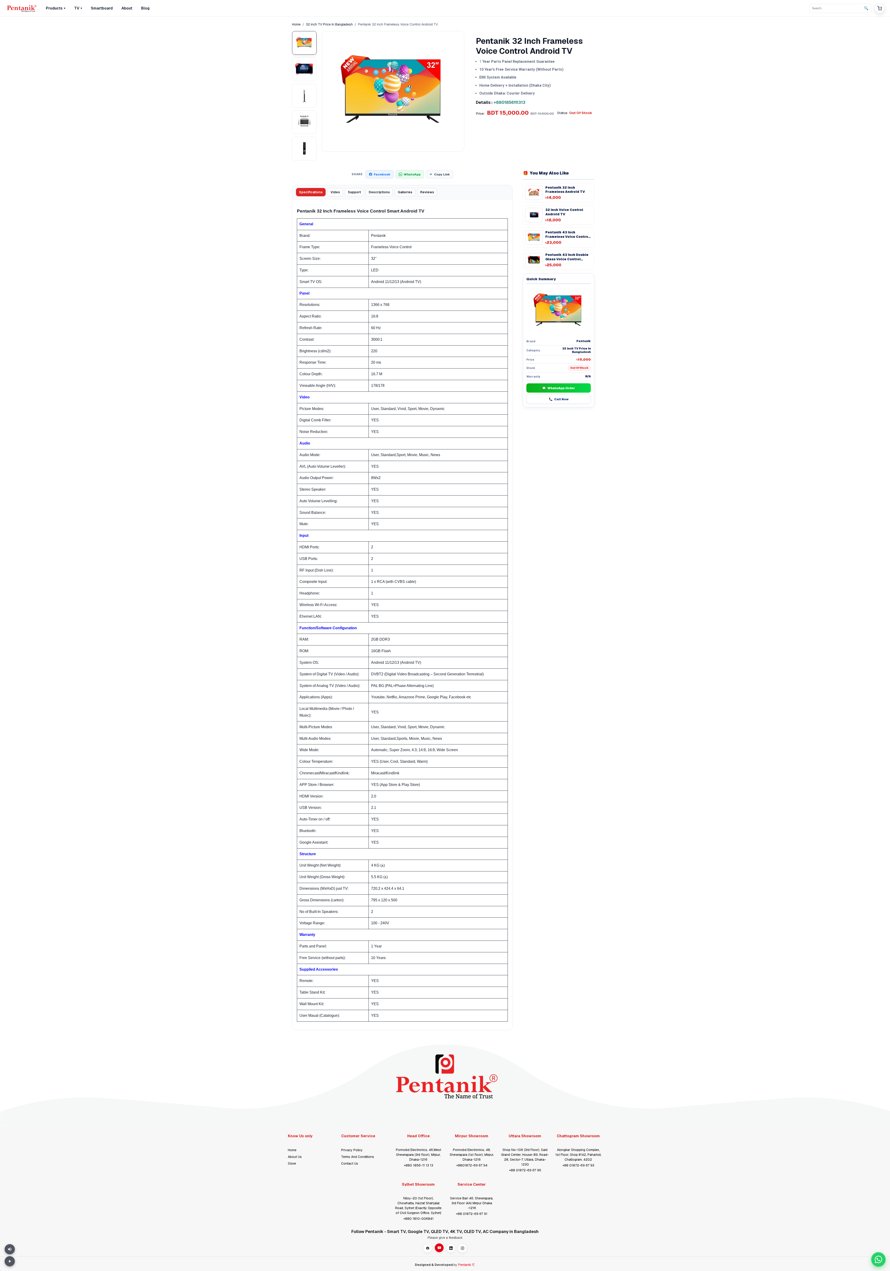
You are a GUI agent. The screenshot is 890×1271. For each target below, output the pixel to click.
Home (296, 24)
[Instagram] (462, 1248)
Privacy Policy (352, 1150)
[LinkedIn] (450, 1248)
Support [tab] (354, 192)
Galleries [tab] (405, 192)
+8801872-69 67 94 (471, 1165)
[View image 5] (304, 148)
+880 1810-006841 (418, 1219)
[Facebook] (427, 1248)
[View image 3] (304, 96)
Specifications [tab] (311, 192)
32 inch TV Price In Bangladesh (329, 24)
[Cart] (879, 8)
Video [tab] (335, 192)
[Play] (10, 1261)
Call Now (559, 399)
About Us (295, 1157)
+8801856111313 (509, 102)
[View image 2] (304, 69)
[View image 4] (304, 122)
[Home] (22, 8)
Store (292, 1163)
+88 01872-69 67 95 (525, 1170)
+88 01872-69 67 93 (578, 1165)
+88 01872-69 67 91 (471, 1214)
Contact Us (349, 1163)
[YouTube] (439, 1247)
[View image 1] (304, 43)
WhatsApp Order (558, 388)
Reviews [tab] (427, 192)
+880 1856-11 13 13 (418, 1165)
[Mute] (10, 1249)
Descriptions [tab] (379, 192)
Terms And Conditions (357, 1157)
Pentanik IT (466, 1265)
